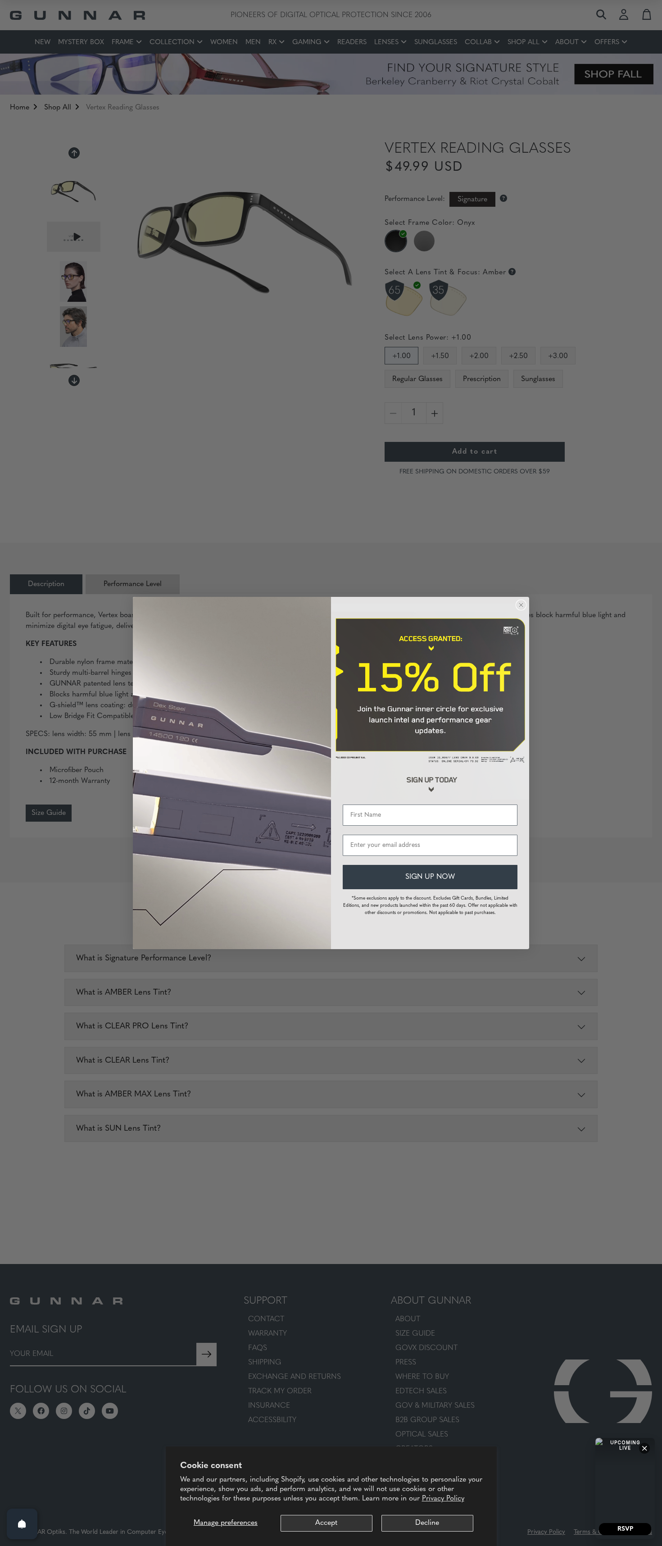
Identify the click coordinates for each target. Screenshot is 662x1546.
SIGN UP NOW (430, 877)
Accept (326, 1523)
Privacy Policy (443, 1498)
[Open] (22, 1524)
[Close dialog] (521, 604)
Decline (427, 1523)
